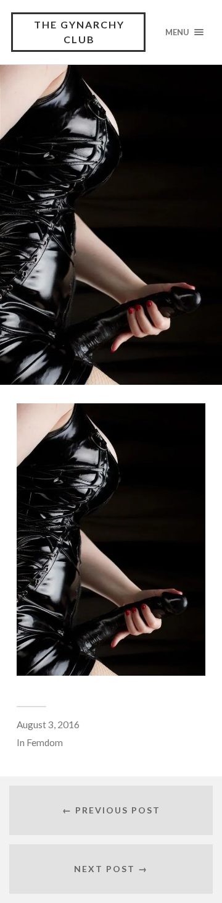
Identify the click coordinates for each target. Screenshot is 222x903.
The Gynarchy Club (79, 32)
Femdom (45, 742)
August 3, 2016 (48, 724)
